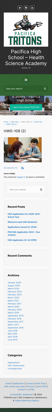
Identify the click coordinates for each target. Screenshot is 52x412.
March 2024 (13, 288)
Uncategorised (15, 368)
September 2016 (15, 327)
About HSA (41, 386)
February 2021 (14, 303)
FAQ (32, 389)
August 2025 (14, 285)
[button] (4, 105)
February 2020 (15, 309)
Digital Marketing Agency (27, 400)
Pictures (30, 386)
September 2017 (15, 321)
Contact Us (23, 389)
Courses (30, 383)
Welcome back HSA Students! (22, 222)
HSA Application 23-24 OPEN (22, 240)
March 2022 (13, 297)
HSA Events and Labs (14, 386)
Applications (14, 362)
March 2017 (13, 324)
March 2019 (13, 312)
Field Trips (15, 122)
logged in (20, 177)
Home (6, 122)
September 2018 (15, 315)
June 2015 (13, 339)
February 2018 (14, 318)
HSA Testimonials (16, 365)
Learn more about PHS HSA (26, 107)
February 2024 (15, 291)
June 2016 (13, 330)
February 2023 (15, 294)
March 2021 (13, 300)
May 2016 (12, 333)
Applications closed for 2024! (22, 227)
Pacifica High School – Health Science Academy (26, 57)
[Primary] (26, 79)
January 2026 (14, 282)
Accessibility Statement (21, 394)
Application (18, 383)
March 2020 (13, 306)
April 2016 (12, 336)
